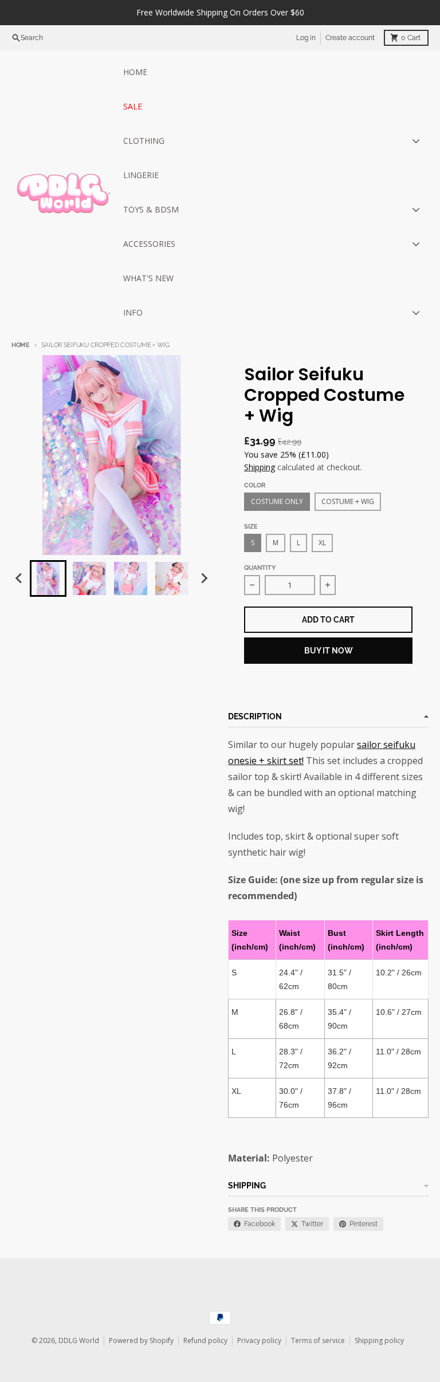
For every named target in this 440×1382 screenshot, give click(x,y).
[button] (48, 578)
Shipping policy (379, 1340)
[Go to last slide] (19, 578)
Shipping (259, 467)
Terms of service (318, 1340)
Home (20, 345)
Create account (350, 38)
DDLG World (78, 1340)
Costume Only (277, 501)
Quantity (260, 568)
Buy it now (328, 650)
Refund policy (205, 1340)
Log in (306, 38)
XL (322, 543)
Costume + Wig (347, 501)
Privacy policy (259, 1340)
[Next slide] (204, 578)
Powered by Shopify (141, 1340)
